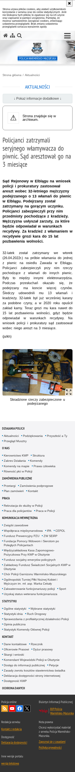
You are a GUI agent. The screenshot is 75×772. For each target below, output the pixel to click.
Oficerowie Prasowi (16, 649)
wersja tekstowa (10, 763)
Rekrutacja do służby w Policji (23, 505)
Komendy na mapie (16, 466)
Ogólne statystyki (15, 608)
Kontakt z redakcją (11, 729)
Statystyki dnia (13, 614)
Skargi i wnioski (14, 654)
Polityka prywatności (50, 747)
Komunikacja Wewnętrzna (20, 518)
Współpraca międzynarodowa (23, 530)
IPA (49, 530)
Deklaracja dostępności (14, 742)
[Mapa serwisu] (12, 35)
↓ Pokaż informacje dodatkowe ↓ (37, 98)
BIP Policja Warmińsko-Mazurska (62, 711)
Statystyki (9, 601)
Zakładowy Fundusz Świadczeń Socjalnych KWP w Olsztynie (37, 567)
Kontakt (33, 491)
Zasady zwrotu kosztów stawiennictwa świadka (34, 670)
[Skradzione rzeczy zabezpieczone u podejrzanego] (37, 372)
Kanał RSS (4, 708)
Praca (6, 498)
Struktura (38, 455)
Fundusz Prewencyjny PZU (21, 536)
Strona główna (11, 75)
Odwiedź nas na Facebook (19, 708)
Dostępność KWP (15, 681)
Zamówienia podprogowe (36, 485)
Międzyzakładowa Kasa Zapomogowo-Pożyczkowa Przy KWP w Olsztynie (29, 552)
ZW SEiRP (50, 536)
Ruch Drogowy (36, 614)
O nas (6, 448)
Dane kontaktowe (15, 644)
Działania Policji (13, 428)
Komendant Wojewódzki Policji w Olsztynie (32, 659)
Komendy (36, 460)
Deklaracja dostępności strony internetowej (32, 675)
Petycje (54, 665)
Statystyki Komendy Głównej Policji (26, 629)
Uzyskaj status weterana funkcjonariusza (30, 594)
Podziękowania (33, 436)
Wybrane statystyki (42, 608)
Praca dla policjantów (18, 511)
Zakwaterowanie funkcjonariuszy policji (29, 588)
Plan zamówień (14, 491)
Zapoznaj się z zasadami (52, 741)
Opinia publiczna (15, 624)
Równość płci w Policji (18, 471)
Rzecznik (37, 644)
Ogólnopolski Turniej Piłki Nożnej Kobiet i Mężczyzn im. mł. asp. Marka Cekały (30, 581)
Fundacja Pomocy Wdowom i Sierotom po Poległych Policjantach (31, 543)
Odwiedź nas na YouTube (12, 708)
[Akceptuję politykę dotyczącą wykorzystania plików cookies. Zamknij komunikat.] (69, 3)
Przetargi (10, 485)
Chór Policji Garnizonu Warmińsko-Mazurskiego (35, 574)
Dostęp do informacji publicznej (24, 665)
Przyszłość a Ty (57, 436)
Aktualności (32, 75)
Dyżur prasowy (43, 649)
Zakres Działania (15, 460)
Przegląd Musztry (15, 441)
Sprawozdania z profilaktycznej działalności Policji (36, 619)
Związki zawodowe (16, 525)
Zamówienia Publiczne (17, 478)
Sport (62, 588)
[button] (67, 36)
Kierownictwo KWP (16, 455)
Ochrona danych (13, 688)
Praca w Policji (45, 511)
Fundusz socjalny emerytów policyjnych (30, 559)
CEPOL (60, 530)
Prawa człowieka (44, 466)
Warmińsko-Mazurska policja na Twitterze (27, 708)
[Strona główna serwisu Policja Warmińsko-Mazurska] (5, 35)
